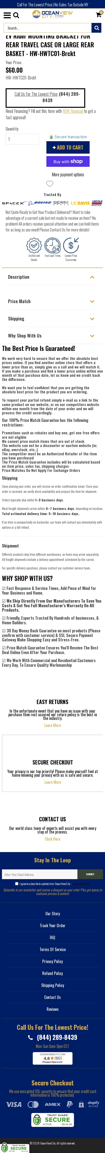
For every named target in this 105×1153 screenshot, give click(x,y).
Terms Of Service (80, 884)
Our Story (52, 913)
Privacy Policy (52, 961)
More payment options (68, 174)
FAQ (52, 937)
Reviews (53, 1009)
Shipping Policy (52, 985)
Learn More (52, 725)
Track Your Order (52, 925)
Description (18, 276)
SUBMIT (90, 874)
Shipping (16, 318)
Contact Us (52, 997)
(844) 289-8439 (56, 1037)
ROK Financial (73, 111)
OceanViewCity (48, 1143)
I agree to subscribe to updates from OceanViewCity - (54, 884)
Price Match (19, 301)
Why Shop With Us (25, 335)
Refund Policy (52, 973)
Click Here (52, 839)
